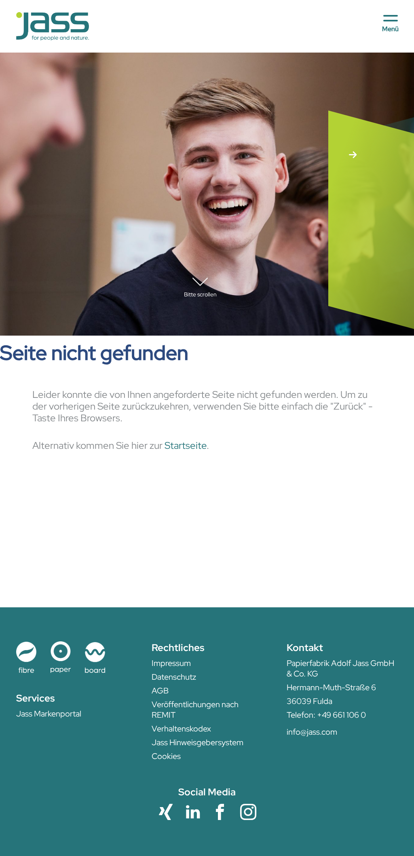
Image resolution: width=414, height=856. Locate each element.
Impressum (171, 663)
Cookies (166, 756)
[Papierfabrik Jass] (52, 26)
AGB (160, 690)
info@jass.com (312, 732)
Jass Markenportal (48, 713)
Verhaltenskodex (181, 728)
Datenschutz (174, 677)
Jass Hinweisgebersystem (197, 742)
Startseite (186, 445)
